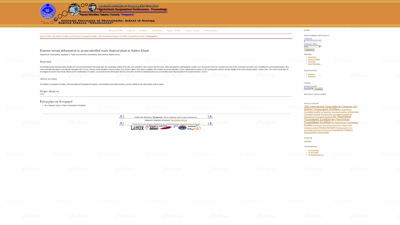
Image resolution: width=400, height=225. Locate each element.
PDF (42, 94)
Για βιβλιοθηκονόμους (316, 155)
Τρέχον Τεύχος (174, 30)
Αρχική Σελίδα (116, 30)
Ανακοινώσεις (211, 30)
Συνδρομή (311, 76)
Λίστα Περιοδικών (314, 64)
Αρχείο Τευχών (192, 30)
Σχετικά (131, 30)
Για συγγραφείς (313, 152)
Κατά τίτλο (311, 61)
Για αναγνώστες (313, 150)
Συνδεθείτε (307, 141)
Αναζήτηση (157, 30)
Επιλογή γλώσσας (310, 86)
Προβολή (311, 74)
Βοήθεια (307, 30)
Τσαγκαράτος (152, 36)
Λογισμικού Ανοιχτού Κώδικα (190, 124)
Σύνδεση (143, 30)
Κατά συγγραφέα (314, 59)
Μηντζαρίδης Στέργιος (179, 120)
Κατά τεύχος (312, 57)
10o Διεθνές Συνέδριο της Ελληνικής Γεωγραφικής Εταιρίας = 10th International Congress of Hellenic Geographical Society (98, 36)
